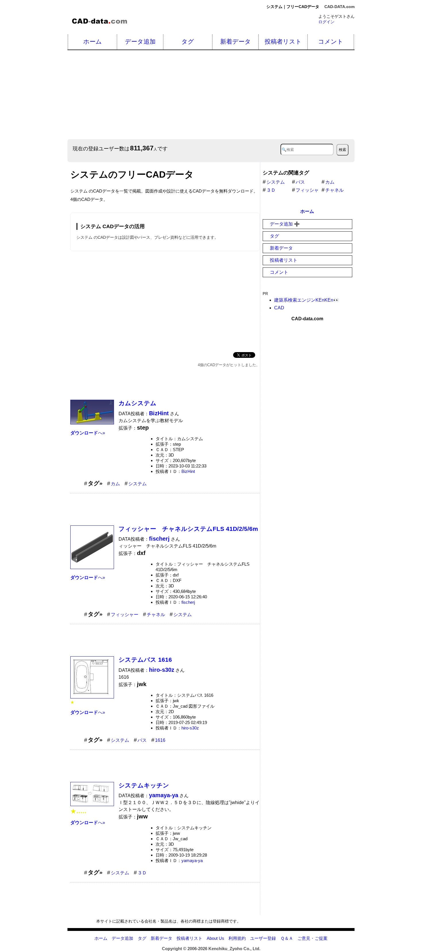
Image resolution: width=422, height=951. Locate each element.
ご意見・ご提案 (312, 938)
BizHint (188, 471)
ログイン (326, 22)
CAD (279, 307)
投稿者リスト (283, 41)
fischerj (188, 602)
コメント (330, 41)
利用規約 (237, 938)
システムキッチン (144, 785)
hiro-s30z (190, 727)
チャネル (156, 614)
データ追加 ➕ (285, 224)
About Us (215, 938)
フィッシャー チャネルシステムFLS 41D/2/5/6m (188, 528)
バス (142, 740)
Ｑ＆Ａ (286, 938)
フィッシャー (124, 614)
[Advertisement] (239, 95)
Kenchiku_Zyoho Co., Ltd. (234, 948)
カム (115, 483)
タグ (187, 41)
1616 (160, 740)
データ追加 (140, 41)
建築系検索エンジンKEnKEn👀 (306, 300)
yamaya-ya (192, 860)
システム (137, 483)
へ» (87, 432)
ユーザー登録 (263, 938)
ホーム (92, 41)
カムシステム (137, 403)
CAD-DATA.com (339, 6)
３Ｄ (142, 872)
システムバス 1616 (145, 659)
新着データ (235, 41)
